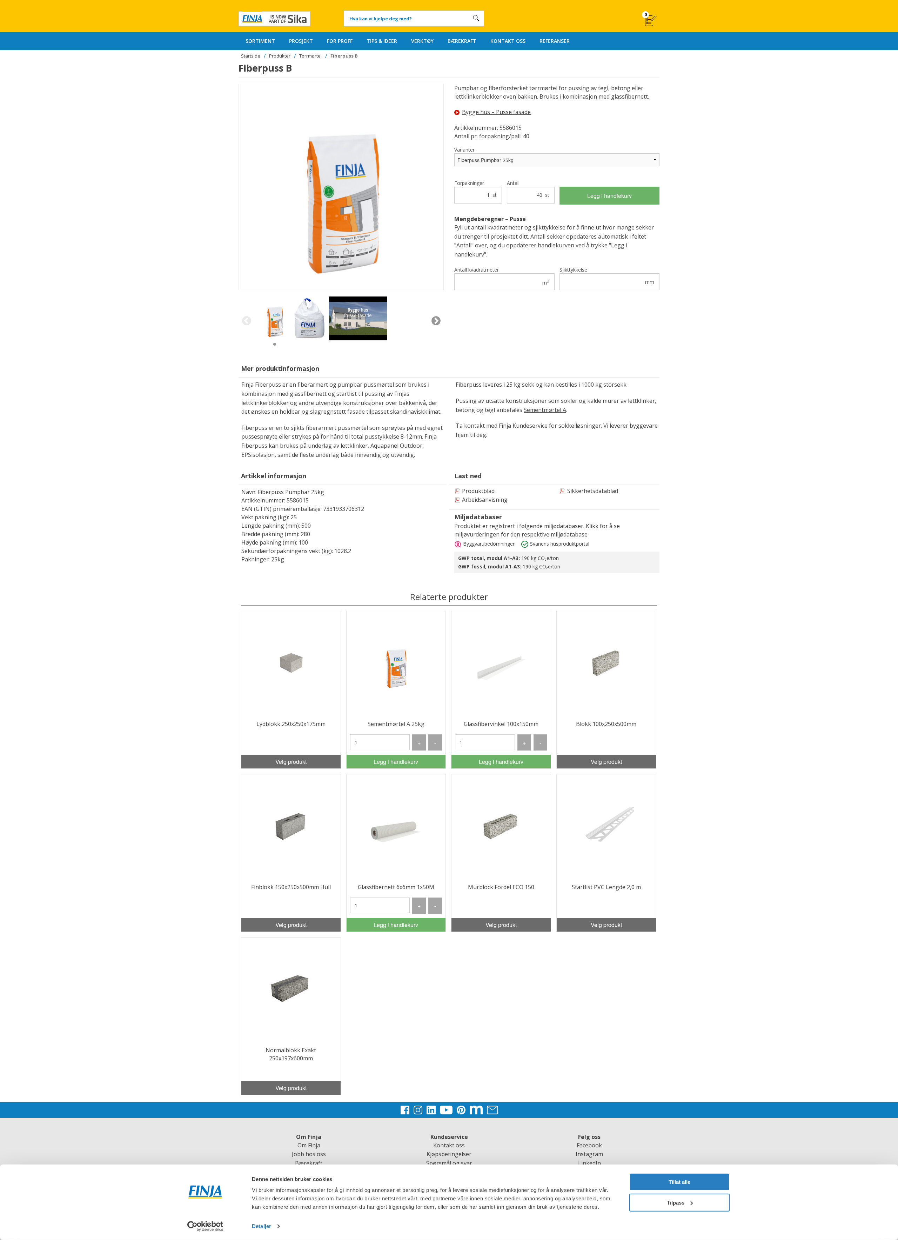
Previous (246, 321)
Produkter (279, 56)
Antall (528, 189)
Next (436, 321)
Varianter (464, 149)
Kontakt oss (449, 1145)
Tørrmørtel (310, 56)
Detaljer (261, 1226)
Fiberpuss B (344, 56)
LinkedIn (589, 1163)
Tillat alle (679, 1182)
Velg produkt (291, 762)
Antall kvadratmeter (501, 276)
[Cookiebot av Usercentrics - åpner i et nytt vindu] (205, 1226)
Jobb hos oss (309, 1154)
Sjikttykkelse (607, 275)
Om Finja (308, 1145)
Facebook (589, 1145)
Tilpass (675, 1202)
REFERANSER (555, 41)
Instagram (589, 1154)
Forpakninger (475, 189)
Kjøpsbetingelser (449, 1154)
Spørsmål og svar (449, 1163)
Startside (250, 56)
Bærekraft (308, 1163)
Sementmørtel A (545, 410)
